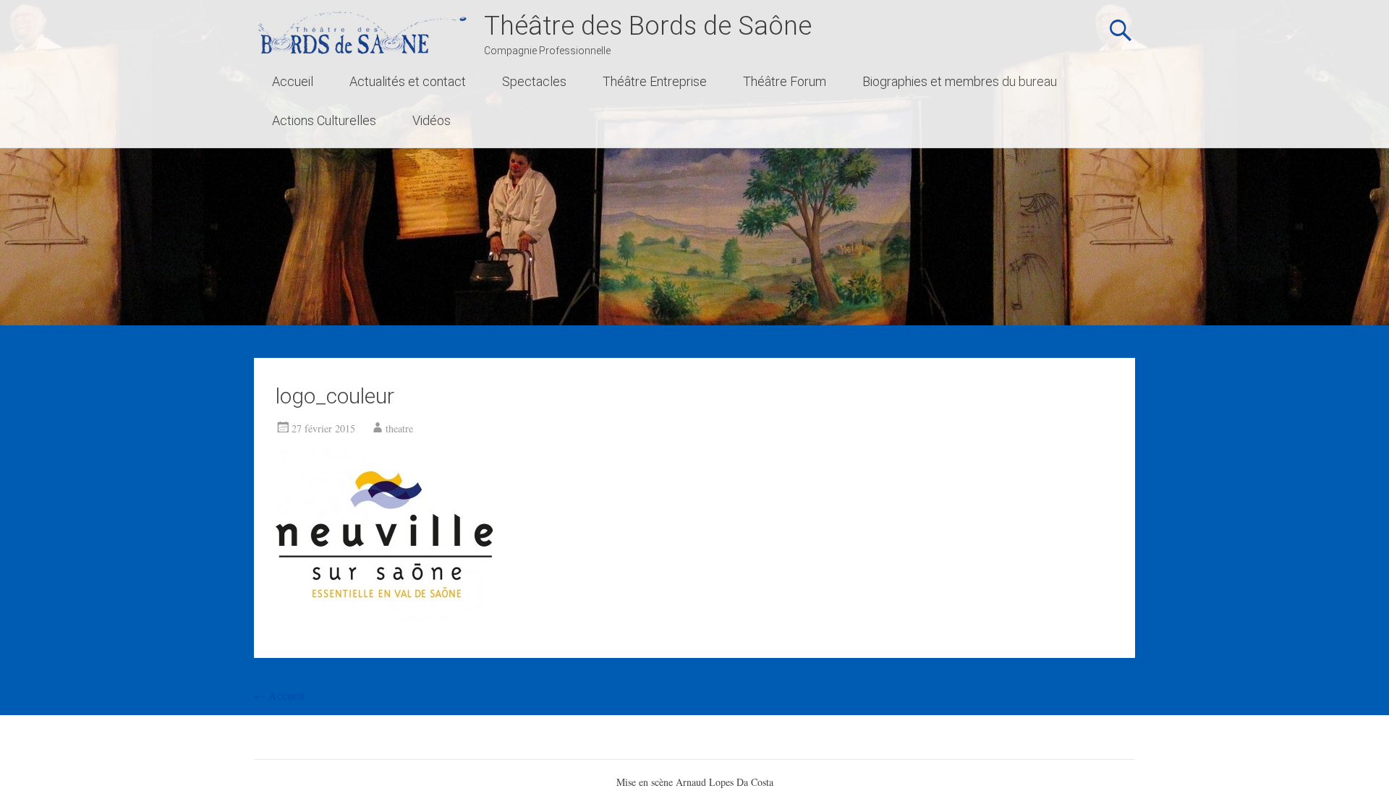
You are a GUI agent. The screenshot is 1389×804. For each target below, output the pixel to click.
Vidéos (431, 120)
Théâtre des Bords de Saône (648, 26)
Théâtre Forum (784, 81)
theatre (399, 428)
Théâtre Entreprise (655, 81)
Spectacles (534, 81)
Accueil (292, 81)
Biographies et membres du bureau (959, 81)
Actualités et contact (407, 81)
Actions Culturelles (324, 120)
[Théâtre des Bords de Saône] (362, 31)
